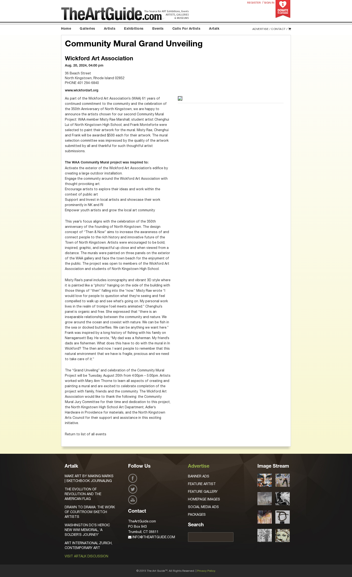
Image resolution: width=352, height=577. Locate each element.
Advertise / (261, 29)
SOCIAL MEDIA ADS (203, 507)
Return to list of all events (85, 434)
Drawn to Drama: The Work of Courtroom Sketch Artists (90, 512)
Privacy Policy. (206, 570)
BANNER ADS (198, 476)
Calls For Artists (186, 29)
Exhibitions (134, 29)
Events (158, 29)
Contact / (279, 29)
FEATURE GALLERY (203, 491)
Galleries (87, 29)
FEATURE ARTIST (202, 484)
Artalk (214, 29)
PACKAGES (197, 514)
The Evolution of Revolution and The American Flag (83, 494)
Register (254, 2)
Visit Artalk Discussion (86, 556)
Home (66, 29)
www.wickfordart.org (81, 90)
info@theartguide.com (153, 537)
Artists (110, 29)
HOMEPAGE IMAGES (204, 499)
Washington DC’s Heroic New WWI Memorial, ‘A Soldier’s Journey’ (87, 530)
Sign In (269, 2)
